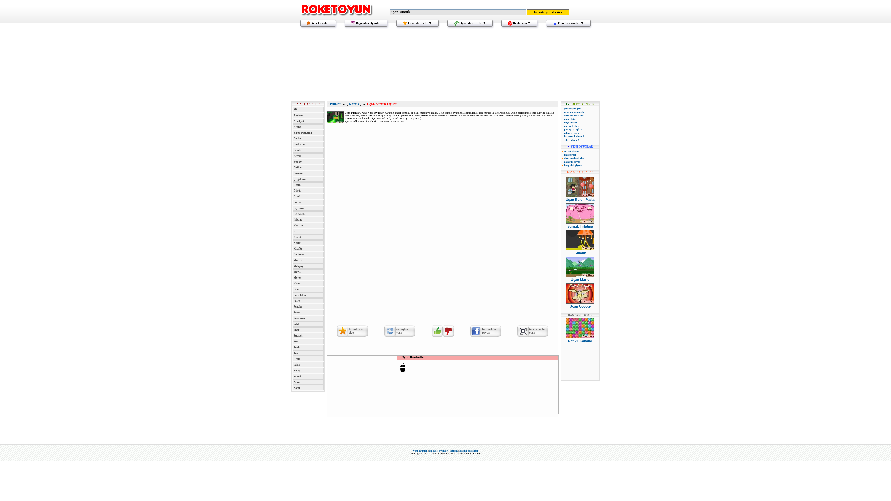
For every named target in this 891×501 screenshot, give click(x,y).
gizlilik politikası (468, 450)
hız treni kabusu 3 (574, 136)
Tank (297, 347)
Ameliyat (299, 121)
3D (295, 109)
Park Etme (300, 295)
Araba (297, 126)
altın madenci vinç (574, 115)
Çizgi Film (300, 179)
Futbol (297, 202)
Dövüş (297, 190)
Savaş (297, 312)
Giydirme (299, 208)
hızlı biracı (570, 154)
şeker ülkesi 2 (571, 139)
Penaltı (298, 306)
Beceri (297, 155)
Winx (297, 364)
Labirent (299, 254)
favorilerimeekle (356, 331)
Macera (298, 260)
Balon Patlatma (303, 132)
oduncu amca (571, 133)
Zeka (297, 382)
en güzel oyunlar (438, 450)
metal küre (570, 119)
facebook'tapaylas (489, 331)
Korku (297, 242)
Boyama (298, 173)
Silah (297, 324)
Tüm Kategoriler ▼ (571, 23)
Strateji (298, 335)
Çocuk (297, 184)
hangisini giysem (573, 165)
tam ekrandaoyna (537, 331)
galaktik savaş (572, 161)
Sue (296, 341)
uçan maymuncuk (574, 112)
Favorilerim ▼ (420, 23)
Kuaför (298, 248)
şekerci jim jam (572, 108)
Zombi (297, 387)
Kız (295, 231)
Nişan (297, 283)
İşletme (298, 219)
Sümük (580, 253)
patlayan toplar (573, 129)
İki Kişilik (299, 213)
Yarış (297, 370)
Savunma (299, 318)
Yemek (298, 376)
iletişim (454, 450)
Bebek (297, 150)
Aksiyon (298, 115)
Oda (296, 289)
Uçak (297, 358)
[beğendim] (437, 331)
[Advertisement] (445, 66)
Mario (297, 271)
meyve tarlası (571, 126)
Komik (298, 237)
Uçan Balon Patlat (580, 200)
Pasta (297, 300)
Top (296, 353)
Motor (297, 277)
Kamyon (299, 225)
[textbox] (458, 12)
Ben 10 (298, 161)
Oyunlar (334, 104)
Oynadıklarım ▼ (472, 23)
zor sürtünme (571, 151)
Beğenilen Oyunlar (368, 23)
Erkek (297, 196)
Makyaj (298, 266)
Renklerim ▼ (522, 23)
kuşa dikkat (570, 122)
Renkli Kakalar (580, 341)
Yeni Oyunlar (320, 23)
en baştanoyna (402, 331)
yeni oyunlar (420, 450)
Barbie (297, 138)
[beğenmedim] (448, 331)
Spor (296, 329)
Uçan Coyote (580, 306)
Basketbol (299, 144)
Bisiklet (298, 167)
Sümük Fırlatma (580, 226)
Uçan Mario (580, 280)
